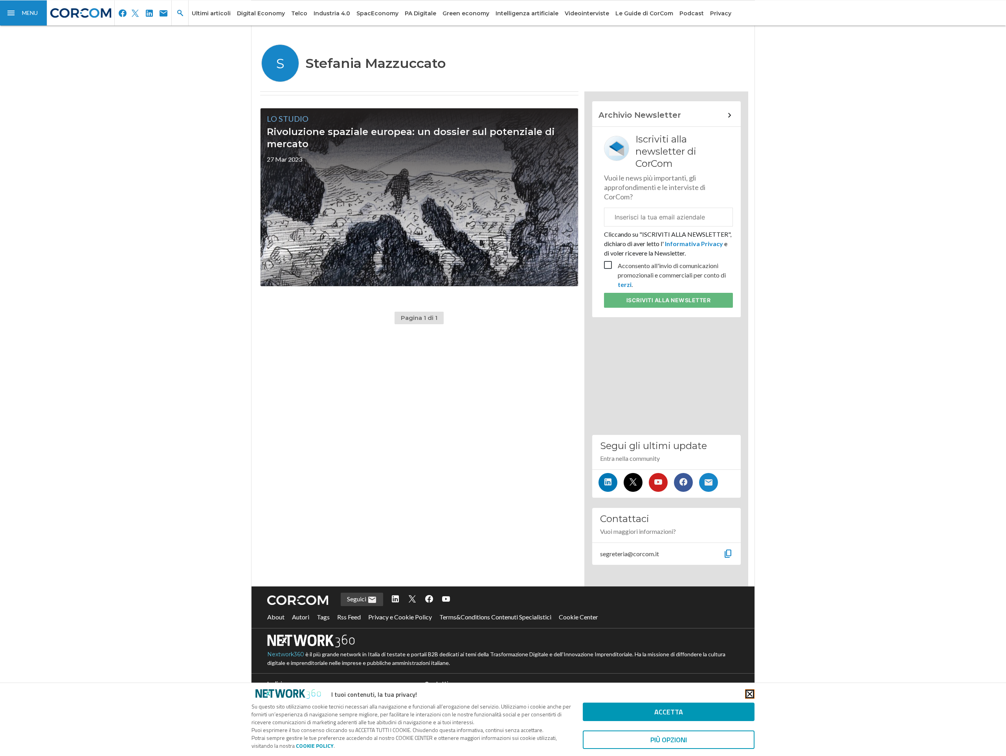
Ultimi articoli (211, 13)
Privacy (720, 13)
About (276, 617)
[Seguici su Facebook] (683, 482)
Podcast (691, 13)
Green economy (465, 13)
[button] (23, 13)
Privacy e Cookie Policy (400, 617)
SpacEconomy (377, 13)
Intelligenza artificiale (527, 13)
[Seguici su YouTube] (658, 482)
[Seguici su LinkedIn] (607, 482)
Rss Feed (349, 617)
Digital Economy (261, 13)
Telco (299, 13)
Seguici (357, 599)
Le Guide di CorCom (644, 13)
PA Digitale (420, 13)
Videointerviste (587, 13)
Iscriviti (668, 300)
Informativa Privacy (694, 243)
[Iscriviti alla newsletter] (708, 482)
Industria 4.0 (332, 13)
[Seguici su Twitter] (633, 482)
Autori (300, 617)
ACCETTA (668, 712)
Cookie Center (578, 617)
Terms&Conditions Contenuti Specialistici (495, 617)
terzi (625, 284)
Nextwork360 (285, 654)
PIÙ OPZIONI (668, 739)
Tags (323, 617)
